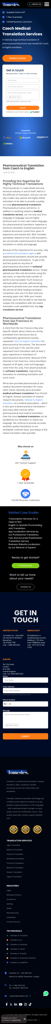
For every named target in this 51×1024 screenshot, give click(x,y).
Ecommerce (11, 899)
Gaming (10, 904)
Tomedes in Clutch (17, 949)
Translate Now (17, 58)
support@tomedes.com (18, 996)
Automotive (11, 917)
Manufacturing (13, 913)
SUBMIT (25, 736)
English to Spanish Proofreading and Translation (25, 527)
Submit (23, 108)
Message (10, 717)
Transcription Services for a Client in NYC (23, 520)
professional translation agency (20, 253)
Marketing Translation (15, 858)
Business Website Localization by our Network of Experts (24, 546)
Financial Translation (15, 854)
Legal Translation (13, 845)
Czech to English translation (27, 341)
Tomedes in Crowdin (18, 953)
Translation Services (19, 840)
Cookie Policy (16, 1020)
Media (9, 908)
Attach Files (16, 97)
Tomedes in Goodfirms (19, 962)
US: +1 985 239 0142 (17, 985)
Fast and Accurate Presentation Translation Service (25, 539)
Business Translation (15, 867)
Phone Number (9, 700)
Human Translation (14, 872)
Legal (9, 890)
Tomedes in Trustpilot (19, 935)
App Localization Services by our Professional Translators (24, 533)
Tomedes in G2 (16, 940)
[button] (5, 704)
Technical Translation (15, 863)
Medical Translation (14, 850)
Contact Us (25, 586)
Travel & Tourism (13, 922)
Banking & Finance (14, 895)
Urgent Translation (14, 876)
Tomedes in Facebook (18, 944)
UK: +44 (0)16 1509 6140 (18, 988)
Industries (13, 885)
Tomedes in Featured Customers (23, 958)
